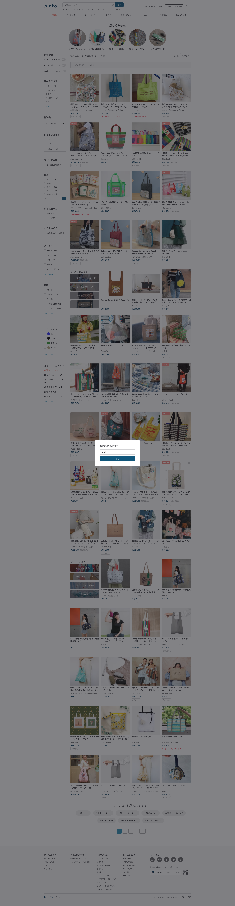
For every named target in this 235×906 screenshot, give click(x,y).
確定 (117, 458)
